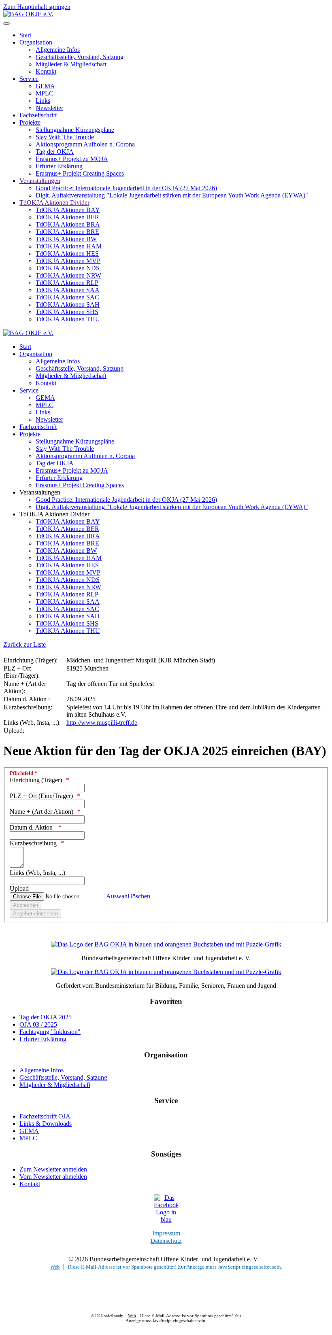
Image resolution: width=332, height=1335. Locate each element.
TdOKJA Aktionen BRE (67, 231)
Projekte (29, 122)
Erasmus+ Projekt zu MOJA (72, 158)
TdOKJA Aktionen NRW (68, 275)
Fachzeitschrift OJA (44, 1116)
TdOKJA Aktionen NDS (68, 268)
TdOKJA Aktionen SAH (68, 304)
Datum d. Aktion (32, 827)
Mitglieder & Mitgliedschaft (71, 64)
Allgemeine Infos (58, 49)
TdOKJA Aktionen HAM (69, 246)
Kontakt (46, 71)
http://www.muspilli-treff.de (101, 722)
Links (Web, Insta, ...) (37, 872)
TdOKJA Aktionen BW (66, 239)
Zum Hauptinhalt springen (36, 6)
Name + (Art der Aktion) (41, 811)
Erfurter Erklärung (59, 166)
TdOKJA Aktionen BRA (68, 224)
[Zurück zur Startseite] (28, 14)
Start (25, 35)
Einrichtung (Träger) (36, 780)
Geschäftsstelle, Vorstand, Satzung (79, 56)
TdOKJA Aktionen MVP (68, 260)
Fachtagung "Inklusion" (50, 1031)
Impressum (166, 1233)
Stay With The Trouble (65, 137)
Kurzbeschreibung (33, 843)
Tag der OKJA (55, 151)
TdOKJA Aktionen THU (68, 319)
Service (28, 78)
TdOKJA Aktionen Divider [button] (54, 514)
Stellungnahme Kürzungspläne (75, 129)
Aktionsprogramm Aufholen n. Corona (85, 144)
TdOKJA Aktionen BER (67, 217)
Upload (19, 888)
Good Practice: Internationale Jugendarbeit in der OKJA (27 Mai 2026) (126, 188)
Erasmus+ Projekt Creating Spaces (80, 173)
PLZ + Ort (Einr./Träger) (41, 795)
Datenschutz (166, 1240)
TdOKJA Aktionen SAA (68, 290)
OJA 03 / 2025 (38, 1024)
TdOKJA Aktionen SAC (67, 297)
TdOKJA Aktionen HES (67, 253)
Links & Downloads (45, 1123)
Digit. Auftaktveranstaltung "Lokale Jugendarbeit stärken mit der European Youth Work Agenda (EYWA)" (172, 195)
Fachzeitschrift (38, 115)
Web (55, 1267)
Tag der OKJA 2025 (45, 1017)
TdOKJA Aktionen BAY (68, 209)
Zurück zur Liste (24, 644)
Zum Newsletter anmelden (53, 1169)
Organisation (35, 42)
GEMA (45, 86)
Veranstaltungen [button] (39, 492)
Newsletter (49, 107)
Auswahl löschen (128, 896)
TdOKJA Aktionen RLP (67, 282)
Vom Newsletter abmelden (53, 1176)
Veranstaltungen (39, 180)
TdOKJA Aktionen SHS (67, 311)
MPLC (44, 93)
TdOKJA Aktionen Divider (54, 202)
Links (43, 100)
